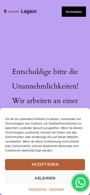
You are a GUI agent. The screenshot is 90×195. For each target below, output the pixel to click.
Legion (29, 11)
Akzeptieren (45, 164)
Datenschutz (37, 189)
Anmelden (74, 12)
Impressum (56, 189)
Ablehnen (45, 178)
